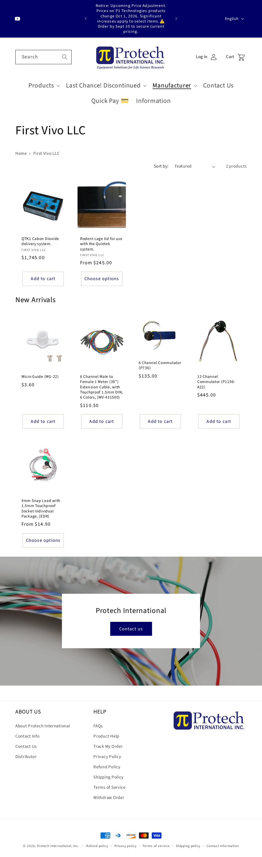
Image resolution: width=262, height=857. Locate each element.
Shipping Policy (108, 777)
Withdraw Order (108, 798)
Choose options (101, 279)
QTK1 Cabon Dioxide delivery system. (40, 241)
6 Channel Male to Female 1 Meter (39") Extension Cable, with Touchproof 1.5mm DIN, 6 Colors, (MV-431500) (101, 387)
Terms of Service (109, 787)
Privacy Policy (107, 757)
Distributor (26, 757)
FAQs (98, 726)
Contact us (131, 629)
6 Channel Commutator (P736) (160, 365)
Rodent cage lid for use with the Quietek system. (101, 244)
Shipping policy (188, 845)
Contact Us (26, 746)
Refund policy (97, 845)
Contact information (222, 845)
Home (21, 153)
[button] (43, 85)
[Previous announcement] (85, 19)
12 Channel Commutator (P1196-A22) (216, 382)
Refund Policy (106, 767)
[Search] (64, 57)
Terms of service (156, 845)
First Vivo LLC (46, 153)
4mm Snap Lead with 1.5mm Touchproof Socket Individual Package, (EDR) (40, 508)
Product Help (106, 736)
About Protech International (42, 726)
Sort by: (161, 166)
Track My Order (108, 746)
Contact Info (27, 736)
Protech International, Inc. (58, 845)
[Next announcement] (176, 19)
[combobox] (43, 57)
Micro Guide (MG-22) (40, 376)
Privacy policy (125, 845)
